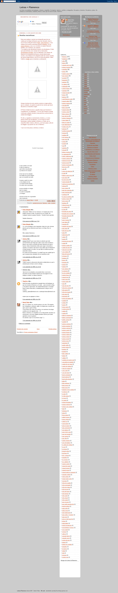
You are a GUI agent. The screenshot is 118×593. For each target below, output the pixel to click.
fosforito (64, 133)
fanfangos (64, 411)
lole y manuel (65, 455)
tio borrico (64, 548)
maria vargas (65, 476)
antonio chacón (66, 198)
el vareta (64, 400)
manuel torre (65, 277)
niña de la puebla (66, 483)
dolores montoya (66, 152)
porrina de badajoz (66, 298)
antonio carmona (66, 328)
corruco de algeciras (67, 171)
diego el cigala (65, 122)
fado (63, 408)
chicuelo (64, 150)
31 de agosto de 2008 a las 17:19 (31, 236)
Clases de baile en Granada (93, 32)
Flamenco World (92, 176)
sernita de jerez (66, 540)
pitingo (63, 521)
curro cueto (65, 370)
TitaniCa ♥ (25, 281)
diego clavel (65, 107)
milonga (64, 186)
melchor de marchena (67, 184)
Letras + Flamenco (29, 7)
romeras (64, 531)
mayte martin (65, 281)
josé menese (65, 137)
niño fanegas (65, 493)
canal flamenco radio (67, 99)
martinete (64, 90)
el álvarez (64, 256)
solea (49, 203)
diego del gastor (66, 254)
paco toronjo (65, 75)
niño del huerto (65, 491)
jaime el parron (65, 425)
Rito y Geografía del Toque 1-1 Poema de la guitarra (93, 38)
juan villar (64, 438)
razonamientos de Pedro (27, 52)
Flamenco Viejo (93, 36)
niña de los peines (66, 288)
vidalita (64, 311)
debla (63, 381)
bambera (64, 203)
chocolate (64, 105)
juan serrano (65, 436)
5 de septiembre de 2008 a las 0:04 (31, 299)
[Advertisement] (91, 61)
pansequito (65, 296)
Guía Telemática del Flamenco (92, 153)
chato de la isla (66, 249)
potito (63, 232)
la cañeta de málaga (67, 444)
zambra (64, 313)
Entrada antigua (52, 329)
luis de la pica (65, 179)
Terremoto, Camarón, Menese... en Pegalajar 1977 (93, 21)
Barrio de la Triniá (93, 43)
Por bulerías (92, 164)
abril (85, 104)
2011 (85, 80)
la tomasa (64, 449)
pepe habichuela (66, 512)
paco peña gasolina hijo (68, 504)
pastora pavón (65, 162)
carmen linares (65, 88)
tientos (63, 95)
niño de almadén (66, 485)
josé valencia (65, 268)
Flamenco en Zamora (92, 147)
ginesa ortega (65, 419)
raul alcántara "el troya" (68, 527)
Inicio (38, 329)
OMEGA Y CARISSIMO (93, 27)
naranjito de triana (66, 226)
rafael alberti (65, 523)
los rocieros (65, 459)
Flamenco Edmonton (92, 178)
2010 (85, 82)
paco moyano (65, 502)
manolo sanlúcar (66, 158)
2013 (85, 76)
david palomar (65, 377)
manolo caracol (66, 73)
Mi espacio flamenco (92, 160)
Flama (92, 166)
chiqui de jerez (65, 205)
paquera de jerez (66, 160)
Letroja (92, 180)
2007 (85, 113)
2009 (85, 84)
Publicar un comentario (24, 323)
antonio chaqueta (66, 118)
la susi (63, 447)
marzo (85, 106)
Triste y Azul (92, 156)
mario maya (65, 279)
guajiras (64, 266)
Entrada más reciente (22, 329)
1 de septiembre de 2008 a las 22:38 (32, 257)
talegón (64, 542)
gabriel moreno (65, 417)
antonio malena (66, 334)
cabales (64, 358)
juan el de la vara (66, 432)
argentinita (64, 343)
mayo (85, 102)
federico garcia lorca (67, 175)
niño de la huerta (66, 292)
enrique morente (66, 67)
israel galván (65, 423)
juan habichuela (66, 124)
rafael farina (65, 235)
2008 (85, 86)
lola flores (64, 453)
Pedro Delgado (27, 209)
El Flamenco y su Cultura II (92, 149)
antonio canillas (66, 245)
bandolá (64, 351)
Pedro (38, 42)
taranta (64, 239)
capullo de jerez (66, 247)
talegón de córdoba (67, 544)
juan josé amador (66, 434)
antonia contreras (66, 324)
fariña (63, 413)
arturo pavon (65, 201)
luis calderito (65, 462)
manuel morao (65, 470)
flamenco (45, 203)
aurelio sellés (65, 345)
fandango (64, 258)
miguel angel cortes (67, 478)
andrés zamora (66, 319)
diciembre (86, 88)
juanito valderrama (66, 156)
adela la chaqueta (66, 315)
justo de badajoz (66, 442)
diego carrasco (65, 114)
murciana (64, 481)
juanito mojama (66, 440)
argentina (64, 148)
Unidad (27, 59)
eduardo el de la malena (68, 389)
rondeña (64, 300)
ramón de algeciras (67, 525)
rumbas (64, 302)
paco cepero (65, 188)
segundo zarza (65, 538)
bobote (63, 355)
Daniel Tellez (26, 302)
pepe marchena (66, 192)
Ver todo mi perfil (66, 32)
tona (63, 145)
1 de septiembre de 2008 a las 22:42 (32, 267)
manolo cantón (65, 464)
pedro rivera (65, 510)
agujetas (64, 82)
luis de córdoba (66, 273)
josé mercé (65, 177)
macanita (64, 224)
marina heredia (65, 182)
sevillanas (64, 194)
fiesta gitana (65, 415)
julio (85, 98)
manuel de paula (66, 466)
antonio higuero (66, 332)
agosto (86, 96)
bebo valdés (65, 353)
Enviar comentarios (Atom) (31, 332)
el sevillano (65, 207)
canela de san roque (67, 364)
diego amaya (65, 385)
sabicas (64, 534)
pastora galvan (65, 506)
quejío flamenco (45, 42)
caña (63, 169)
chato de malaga (66, 368)
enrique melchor (66, 404)
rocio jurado (65, 529)
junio (85, 100)
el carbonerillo (65, 154)
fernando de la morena (67, 213)
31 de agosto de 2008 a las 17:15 (31, 221)
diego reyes (65, 387)
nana (63, 283)
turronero (64, 555)
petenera (64, 129)
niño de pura (65, 489)
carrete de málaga (66, 366)
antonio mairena (66, 103)
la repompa (65, 271)
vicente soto (65, 557)
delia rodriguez (65, 383)
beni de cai (65, 167)
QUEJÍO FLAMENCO (93, 25)
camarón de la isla (37, 203)
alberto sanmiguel (66, 317)
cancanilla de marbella (67, 362)
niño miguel (65, 498)
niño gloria (64, 294)
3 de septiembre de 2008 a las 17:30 (32, 278)
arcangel (64, 78)
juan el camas (65, 220)
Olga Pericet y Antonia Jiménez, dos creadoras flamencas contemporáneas (93, 45)
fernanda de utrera (66, 211)
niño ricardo (65, 500)
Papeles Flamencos (93, 19)
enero (85, 110)
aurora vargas (65, 347)
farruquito (64, 262)
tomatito (53, 203)
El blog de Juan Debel (92, 145)
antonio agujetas (66, 326)
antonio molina (65, 336)
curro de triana (65, 372)
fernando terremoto (67, 216)
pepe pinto (64, 139)
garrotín (64, 264)
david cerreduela (66, 375)
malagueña (65, 86)
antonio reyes (65, 341)
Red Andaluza (66, 35)
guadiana (64, 135)
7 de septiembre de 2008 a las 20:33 (32, 320)
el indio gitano (65, 396)
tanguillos (64, 546)
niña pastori (65, 290)
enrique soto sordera (67, 406)
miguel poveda (65, 92)
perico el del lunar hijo (67, 519)
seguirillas (64, 69)
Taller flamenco (92, 137)
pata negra (64, 228)
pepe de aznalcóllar (67, 190)
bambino (64, 349)
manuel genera (65, 468)
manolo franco (65, 275)
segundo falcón (66, 536)
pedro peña (65, 508)
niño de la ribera (66, 487)
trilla (63, 553)
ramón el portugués (67, 165)
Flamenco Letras (92, 168)
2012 (85, 78)
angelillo (64, 321)
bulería (63, 63)
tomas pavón (65, 307)
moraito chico (65, 126)
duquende (64, 80)
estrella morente (66, 131)
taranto (64, 305)
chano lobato (65, 120)
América (45, 44)
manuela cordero (66, 474)
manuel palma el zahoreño (68, 472)
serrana (64, 141)
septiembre (87, 94)
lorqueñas (64, 457)
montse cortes (65, 112)
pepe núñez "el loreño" (67, 514)
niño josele (64, 495)
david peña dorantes (67, 379)
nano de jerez (65, 285)
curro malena (65, 252)
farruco (64, 260)
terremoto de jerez (66, 241)
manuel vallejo (65, 101)
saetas (63, 237)
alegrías (64, 97)
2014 (85, 74)
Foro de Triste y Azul (92, 151)
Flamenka (92, 143)
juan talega (65, 222)
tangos (63, 71)
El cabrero (92, 174)
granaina (64, 218)
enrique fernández (66, 402)
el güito (64, 394)
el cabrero (64, 84)
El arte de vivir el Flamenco (92, 158)
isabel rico (64, 421)
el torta (64, 209)
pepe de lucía (65, 230)
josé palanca (65, 430)
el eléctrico (65, 391)
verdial (63, 243)
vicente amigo (65, 309)
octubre (86, 92)
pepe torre (64, 517)
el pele (63, 173)
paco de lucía (65, 116)
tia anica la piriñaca (67, 196)
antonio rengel (65, 339)
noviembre (86, 90)
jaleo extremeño (66, 428)
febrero (86, 108)
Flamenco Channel (92, 162)
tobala (63, 551)
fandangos (64, 59)
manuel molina (65, 109)
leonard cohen (65, 451)
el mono (64, 398)
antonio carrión (65, 330)
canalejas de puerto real (68, 360)
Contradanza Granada (93, 31)
